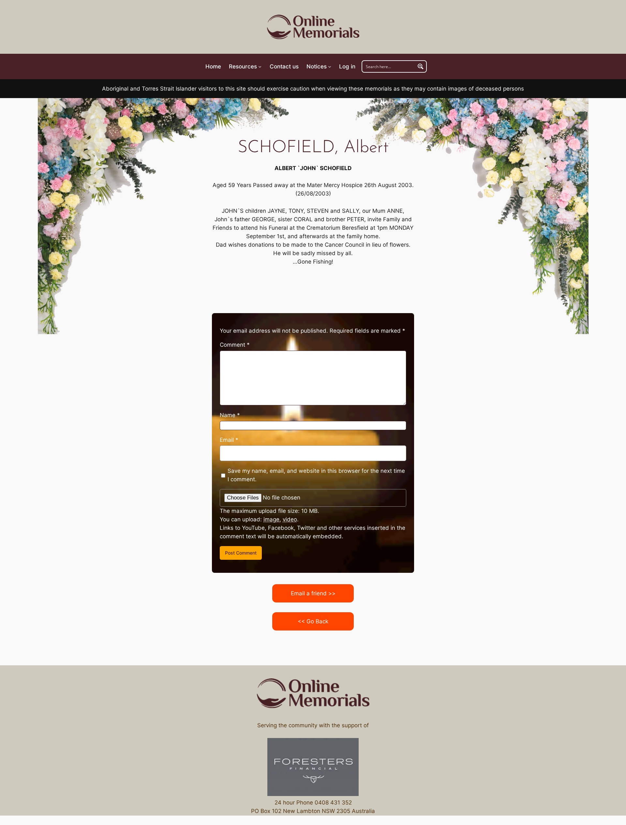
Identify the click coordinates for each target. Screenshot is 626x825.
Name (230, 415)
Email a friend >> (313, 593)
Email (229, 440)
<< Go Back (313, 621)
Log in (347, 66)
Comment (235, 344)
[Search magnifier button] (420, 66)
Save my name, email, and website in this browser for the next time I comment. (316, 475)
